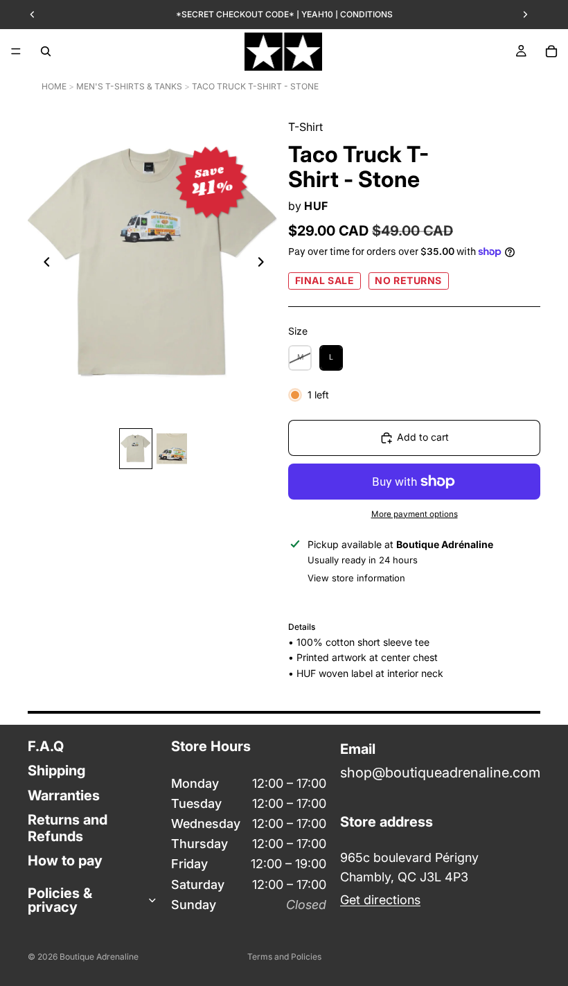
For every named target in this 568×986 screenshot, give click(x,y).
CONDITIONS (366, 14)
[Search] (45, 51)
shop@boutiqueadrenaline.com (440, 772)
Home (54, 86)
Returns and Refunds (67, 827)
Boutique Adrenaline (99, 956)
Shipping (56, 770)
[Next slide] (264, 264)
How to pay (65, 860)
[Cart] (551, 51)
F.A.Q (46, 746)
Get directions (380, 899)
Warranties (64, 795)
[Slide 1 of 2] (136, 449)
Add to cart (423, 437)
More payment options (414, 514)
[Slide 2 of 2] (172, 449)
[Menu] (16, 51)
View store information (356, 577)
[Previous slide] (43, 264)
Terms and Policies (284, 956)
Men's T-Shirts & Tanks (129, 86)
